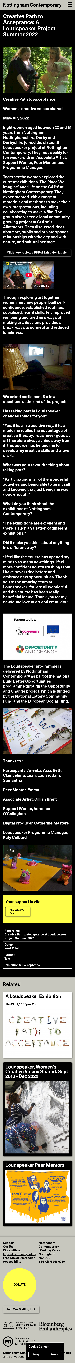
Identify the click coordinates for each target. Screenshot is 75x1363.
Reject (54, 1354)
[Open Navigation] (70, 4)
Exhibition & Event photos (22, 965)
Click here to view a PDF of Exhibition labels (37, 252)
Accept (36, 1354)
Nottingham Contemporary (32, 5)
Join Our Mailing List (21, 1309)
